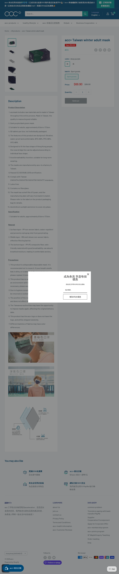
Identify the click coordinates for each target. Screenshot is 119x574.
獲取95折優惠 (75, 297)
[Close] (88, 274)
